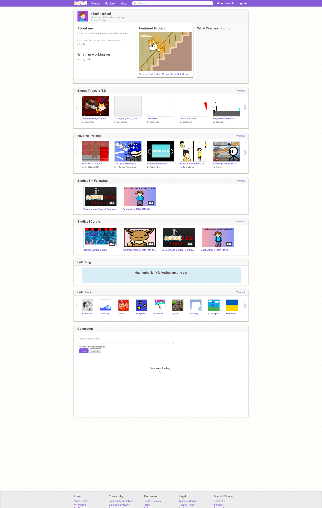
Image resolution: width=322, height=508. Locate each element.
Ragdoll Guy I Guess (223, 118)
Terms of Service (188, 501)
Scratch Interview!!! (157, 163)
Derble (219, 166)
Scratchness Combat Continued (100, 209)
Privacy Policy (187, 504)
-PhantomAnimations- (127, 166)
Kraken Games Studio (95, 249)
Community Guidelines (121, 501)
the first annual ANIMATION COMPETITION (139, 249)
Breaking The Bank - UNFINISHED (226, 163)
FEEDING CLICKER (92, 163)
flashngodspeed (196, 313)
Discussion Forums (119, 504)
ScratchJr (219, 504)
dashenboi (89, 121)
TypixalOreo (155, 166)
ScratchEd (219, 501)
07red (121, 313)
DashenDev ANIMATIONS (136, 209)
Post (83, 351)
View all (240, 90)
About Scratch (81, 501)
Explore (110, 3)
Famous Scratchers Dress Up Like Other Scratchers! (193, 163)
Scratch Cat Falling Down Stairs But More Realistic (168, 74)
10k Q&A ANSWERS (125, 163)
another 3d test (188, 118)
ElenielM (158, 313)
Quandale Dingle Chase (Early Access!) (95, 118)
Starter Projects (152, 501)
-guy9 (175, 313)
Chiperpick (214, 313)
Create (95, 3)
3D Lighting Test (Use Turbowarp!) (128, 118)
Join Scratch (225, 3)
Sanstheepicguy (88, 313)
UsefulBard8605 (91, 166)
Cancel (95, 351)
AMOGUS (152, 118)
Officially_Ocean (106, 313)
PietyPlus (141, 313)
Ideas (123, 3)
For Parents (80, 504)
